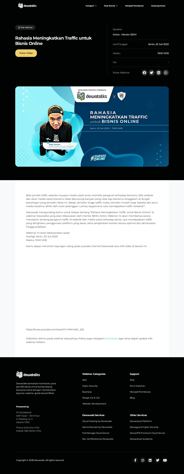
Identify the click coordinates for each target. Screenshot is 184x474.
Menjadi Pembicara (134, 6)
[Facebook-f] (135, 460)
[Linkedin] (150, 460)
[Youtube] (165, 460)
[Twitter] (157, 460)
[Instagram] (143, 460)
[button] (144, 73)
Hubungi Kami (158, 6)
